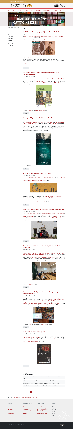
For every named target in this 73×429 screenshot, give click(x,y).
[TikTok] (61, 1)
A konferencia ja (28, 201)
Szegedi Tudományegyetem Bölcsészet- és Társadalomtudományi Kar (39, 177)
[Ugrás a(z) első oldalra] (24, 392)
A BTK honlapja (11, 413)
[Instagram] (59, 1)
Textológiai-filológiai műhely (53, 37)
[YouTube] (58, 1)
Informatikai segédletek (27, 410)
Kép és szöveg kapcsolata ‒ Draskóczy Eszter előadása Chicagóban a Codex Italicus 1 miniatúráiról (43, 385)
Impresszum (10, 410)
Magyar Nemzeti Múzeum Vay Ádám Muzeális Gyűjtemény (52, 213)
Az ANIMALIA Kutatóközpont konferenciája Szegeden (38, 173)
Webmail (24, 406)
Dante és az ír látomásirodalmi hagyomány (34, 331)
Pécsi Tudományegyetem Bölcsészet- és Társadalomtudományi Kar (39, 251)
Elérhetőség (10, 406)
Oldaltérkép (10, 425)
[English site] (64, 1)
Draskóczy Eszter (36, 84)
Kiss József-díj (53, 123)
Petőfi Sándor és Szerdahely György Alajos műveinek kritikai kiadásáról (42, 32)
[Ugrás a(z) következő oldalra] (38, 392)
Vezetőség (10, 408)
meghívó (25, 63)
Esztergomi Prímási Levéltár (29, 302)
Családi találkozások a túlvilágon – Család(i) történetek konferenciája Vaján (43, 209)
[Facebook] (55, 1)
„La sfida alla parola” (39, 81)
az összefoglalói (39, 201)
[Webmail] (62, 1)
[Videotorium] (56, 1)
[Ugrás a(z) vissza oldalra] (25, 392)
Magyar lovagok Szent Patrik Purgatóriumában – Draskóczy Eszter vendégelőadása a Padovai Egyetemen (42, 377)
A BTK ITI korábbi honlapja (13, 412)
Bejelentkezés (26, 413)
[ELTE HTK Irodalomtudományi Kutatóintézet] (22, 5)
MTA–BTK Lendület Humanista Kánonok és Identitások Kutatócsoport (38, 36)
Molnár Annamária (45, 84)
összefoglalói (40, 110)
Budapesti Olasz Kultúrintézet (42, 80)
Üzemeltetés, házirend (27, 412)
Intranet (24, 408)
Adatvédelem (10, 409)
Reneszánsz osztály (38, 217)
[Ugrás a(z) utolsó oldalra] (40, 392)
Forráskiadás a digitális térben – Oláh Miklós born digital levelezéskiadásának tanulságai (42, 383)
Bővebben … (25, 68)
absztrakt (44, 324)
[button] (13, 10)
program (30, 110)
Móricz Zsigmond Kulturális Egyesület (31, 213)
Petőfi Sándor (31, 57)
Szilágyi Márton (45, 39)
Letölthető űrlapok (26, 409)
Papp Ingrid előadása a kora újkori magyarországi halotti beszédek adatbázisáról (40, 380)
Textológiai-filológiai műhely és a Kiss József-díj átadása (38, 118)
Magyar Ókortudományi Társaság (54, 300)
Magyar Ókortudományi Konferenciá (56, 298)
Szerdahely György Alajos (52, 57)
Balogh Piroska (38, 39)
